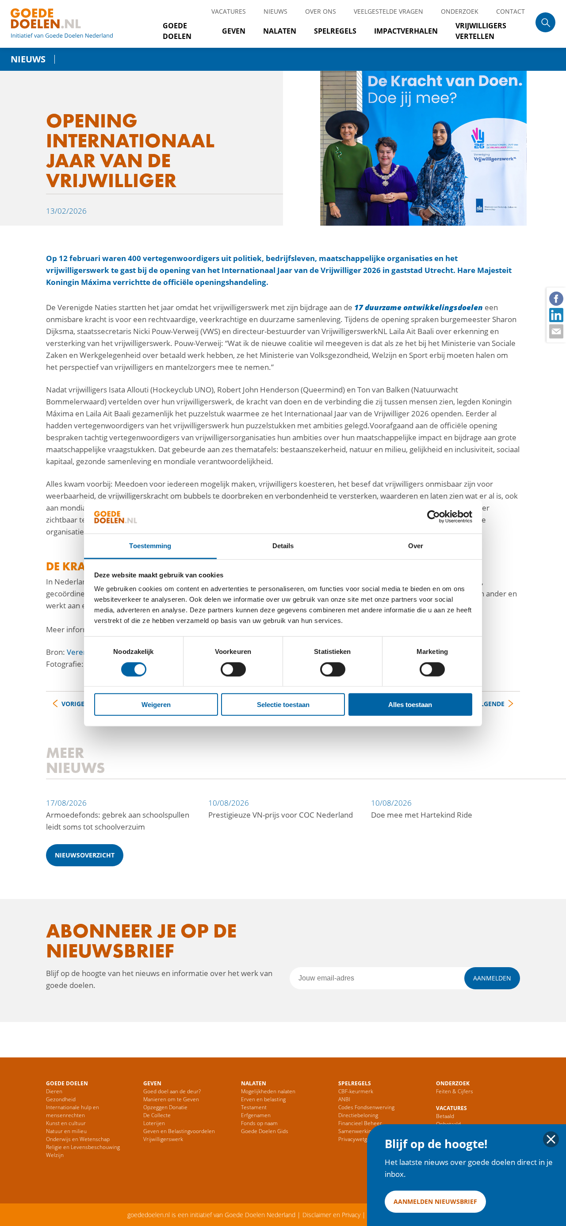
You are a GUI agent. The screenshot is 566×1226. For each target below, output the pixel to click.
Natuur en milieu (66, 1131)
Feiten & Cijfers (454, 1091)
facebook (555, 298)
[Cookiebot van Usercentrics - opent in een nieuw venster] (433, 516)
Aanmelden (492, 978)
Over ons (320, 11)
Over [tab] (415, 546)
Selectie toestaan (283, 704)
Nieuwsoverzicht (85, 855)
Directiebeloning (358, 1115)
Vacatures (228, 11)
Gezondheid (61, 1099)
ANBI (344, 1099)
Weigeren (156, 704)
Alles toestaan (410, 704)
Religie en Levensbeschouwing (83, 1147)
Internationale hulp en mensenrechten (72, 1111)
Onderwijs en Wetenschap (78, 1139)
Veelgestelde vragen (388, 11)
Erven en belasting (263, 1099)
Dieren (54, 1091)
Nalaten (279, 31)
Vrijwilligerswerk (163, 1139)
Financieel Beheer (360, 1123)
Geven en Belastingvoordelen (179, 1131)
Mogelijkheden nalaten (268, 1091)
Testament (254, 1107)
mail (555, 331)
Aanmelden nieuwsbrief (435, 1201)
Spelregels (335, 31)
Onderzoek (459, 11)
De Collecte (157, 1115)
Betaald (445, 1116)
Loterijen (154, 1123)
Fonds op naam (259, 1123)
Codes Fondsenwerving (366, 1107)
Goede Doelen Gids (264, 1131)
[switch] (233, 669)
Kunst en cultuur (66, 1123)
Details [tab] (283, 546)
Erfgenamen (256, 1115)
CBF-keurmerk (355, 1091)
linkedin (555, 314)
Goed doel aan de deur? (172, 1091)
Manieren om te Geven (171, 1099)
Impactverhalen (406, 31)
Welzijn (55, 1155)
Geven (233, 31)
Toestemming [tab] (150, 546)
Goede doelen (72, 23)
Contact (510, 11)
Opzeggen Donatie (165, 1107)
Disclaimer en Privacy (331, 1215)
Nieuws (275, 11)
